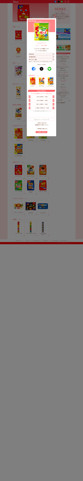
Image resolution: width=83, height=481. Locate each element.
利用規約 (37, 124)
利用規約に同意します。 (43, 128)
